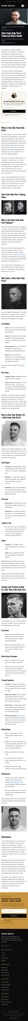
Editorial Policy (4, 958)
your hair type (21, 254)
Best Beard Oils (5, 996)
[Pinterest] (6, 945)
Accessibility (20, 1015)
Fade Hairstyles (5, 989)
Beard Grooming (5, 975)
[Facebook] (10, 945)
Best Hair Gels (4, 1004)
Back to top (14, 1018)
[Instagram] (2, 945)
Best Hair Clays (5, 999)
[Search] (23, 6)
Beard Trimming (5, 972)
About (2, 953)
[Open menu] (26, 6)
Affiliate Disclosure (9, 1015)
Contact (3, 955)
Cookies (22, 1013)
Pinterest (14, 1)
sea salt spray (9, 649)
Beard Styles (4, 967)
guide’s (23, 365)
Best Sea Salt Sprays (6, 1002)
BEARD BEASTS (7, 934)
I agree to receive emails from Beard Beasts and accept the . (14, 114)
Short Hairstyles (5, 982)
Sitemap (3, 960)
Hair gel (20, 715)
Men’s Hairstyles (8, 26)
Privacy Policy (7, 920)
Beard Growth (4, 970)
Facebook (20, 1)
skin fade (10, 147)
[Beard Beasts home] (8, 6)
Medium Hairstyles (5, 984)
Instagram (8, 1)
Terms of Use (15, 1013)
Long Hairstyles (5, 987)
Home (2, 26)
